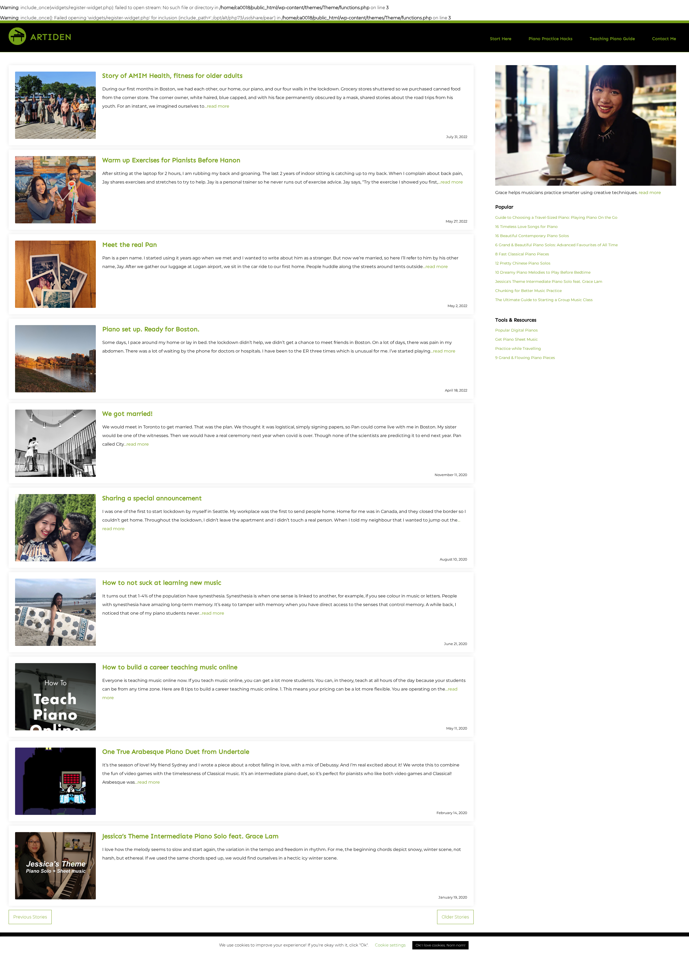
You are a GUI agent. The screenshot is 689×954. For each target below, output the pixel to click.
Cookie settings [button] (390, 945)
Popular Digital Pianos (516, 330)
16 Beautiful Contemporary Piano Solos (532, 235)
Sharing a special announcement (152, 498)
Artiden (51, 37)
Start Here (500, 38)
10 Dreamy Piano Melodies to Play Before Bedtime (542, 272)
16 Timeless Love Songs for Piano (526, 226)
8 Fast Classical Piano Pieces (522, 254)
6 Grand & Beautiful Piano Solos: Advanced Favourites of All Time (556, 244)
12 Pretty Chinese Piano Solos (522, 263)
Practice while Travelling (518, 348)
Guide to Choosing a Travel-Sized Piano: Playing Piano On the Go (556, 217)
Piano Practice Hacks (550, 38)
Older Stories (455, 917)
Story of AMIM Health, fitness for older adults (172, 75)
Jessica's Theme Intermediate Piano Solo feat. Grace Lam (548, 281)
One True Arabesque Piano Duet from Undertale (175, 751)
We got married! (127, 413)
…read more (216, 106)
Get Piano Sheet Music (516, 339)
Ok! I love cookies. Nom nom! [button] (440, 945)
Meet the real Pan (129, 244)
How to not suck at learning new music (161, 582)
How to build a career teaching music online (169, 667)
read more (650, 192)
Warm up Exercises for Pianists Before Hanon (171, 160)
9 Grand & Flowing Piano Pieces (525, 357)
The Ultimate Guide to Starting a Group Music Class (544, 299)
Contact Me (664, 38)
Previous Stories (30, 917)
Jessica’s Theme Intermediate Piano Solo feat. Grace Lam (190, 836)
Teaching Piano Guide (612, 38)
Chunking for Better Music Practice (528, 290)
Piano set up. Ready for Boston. (150, 329)
